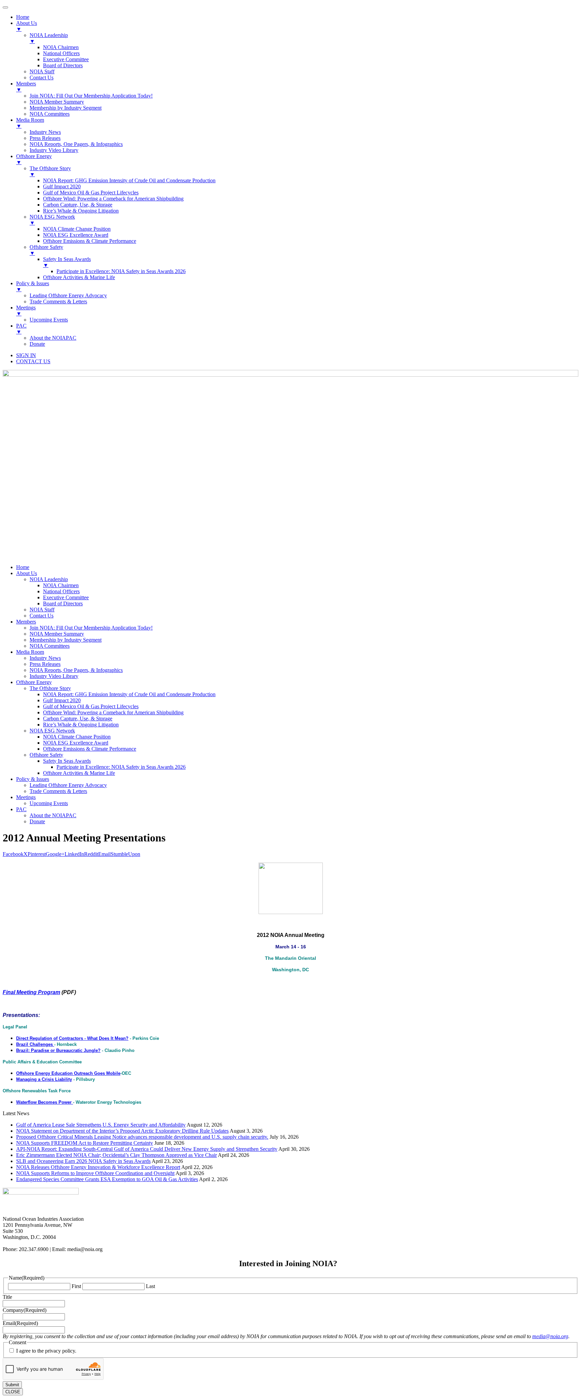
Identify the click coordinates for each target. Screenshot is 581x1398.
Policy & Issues (32, 779)
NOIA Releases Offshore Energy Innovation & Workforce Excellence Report (98, 1167)
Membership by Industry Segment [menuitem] (66, 108)
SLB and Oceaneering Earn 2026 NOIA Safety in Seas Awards (83, 1161)
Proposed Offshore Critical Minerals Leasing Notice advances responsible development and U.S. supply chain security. (142, 1137)
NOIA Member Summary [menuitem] (57, 102)
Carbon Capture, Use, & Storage (77, 718)
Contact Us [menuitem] (41, 77)
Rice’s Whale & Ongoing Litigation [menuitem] (81, 211)
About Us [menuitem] (26, 26)
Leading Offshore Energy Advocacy (68, 785)
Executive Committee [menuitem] (66, 59)
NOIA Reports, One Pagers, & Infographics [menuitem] (76, 144)
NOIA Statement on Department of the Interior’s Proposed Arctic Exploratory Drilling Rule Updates (122, 1131)
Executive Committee (66, 597)
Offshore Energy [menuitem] (34, 159)
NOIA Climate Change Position (77, 737)
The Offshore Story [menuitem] (50, 171)
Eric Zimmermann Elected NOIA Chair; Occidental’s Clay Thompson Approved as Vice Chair (116, 1155)
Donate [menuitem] (37, 344)
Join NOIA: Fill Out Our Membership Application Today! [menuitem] (91, 96)
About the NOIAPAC (53, 815)
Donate (37, 821)
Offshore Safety (46, 755)
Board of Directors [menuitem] (63, 65)
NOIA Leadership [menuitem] (49, 38)
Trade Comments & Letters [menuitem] (58, 301)
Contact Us (41, 615)
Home (22, 567)
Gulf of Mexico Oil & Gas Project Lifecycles (91, 706)
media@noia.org (550, 1336)
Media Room (30, 652)
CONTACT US (33, 361)
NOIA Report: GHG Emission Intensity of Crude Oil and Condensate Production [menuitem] (129, 180)
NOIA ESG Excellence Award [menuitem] (75, 235)
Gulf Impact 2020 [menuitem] (62, 186)
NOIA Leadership (49, 579)
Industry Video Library (54, 676)
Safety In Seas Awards (67, 761)
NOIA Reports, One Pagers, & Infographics (76, 670)
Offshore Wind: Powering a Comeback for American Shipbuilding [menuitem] (113, 198)
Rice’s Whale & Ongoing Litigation (81, 724)
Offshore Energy (34, 682)
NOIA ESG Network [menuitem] (52, 220)
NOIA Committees (50, 646)
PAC (21, 809)
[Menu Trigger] (5, 7)
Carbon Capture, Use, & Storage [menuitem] (77, 204)
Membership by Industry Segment (66, 640)
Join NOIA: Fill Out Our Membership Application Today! (91, 628)
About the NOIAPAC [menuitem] (53, 338)
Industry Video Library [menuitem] (54, 150)
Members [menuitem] (26, 86)
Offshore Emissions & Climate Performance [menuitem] (89, 241)
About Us (26, 573)
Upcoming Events (49, 803)
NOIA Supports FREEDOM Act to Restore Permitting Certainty (84, 1143)
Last (150, 1286)
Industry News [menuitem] (45, 132)
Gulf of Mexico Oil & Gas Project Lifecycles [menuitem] (91, 192)
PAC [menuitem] (21, 329)
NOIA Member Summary (57, 634)
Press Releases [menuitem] (45, 138)
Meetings (26, 797)
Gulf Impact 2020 (62, 700)
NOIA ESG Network (52, 730)
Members (26, 622)
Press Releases (45, 664)
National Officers (61, 591)
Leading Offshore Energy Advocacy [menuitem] (68, 295)
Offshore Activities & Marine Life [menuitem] (79, 277)
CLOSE (12, 1391)
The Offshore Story (50, 688)
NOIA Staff (42, 609)
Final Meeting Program (31, 992)
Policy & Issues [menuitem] (32, 286)
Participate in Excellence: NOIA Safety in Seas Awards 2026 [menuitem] (121, 271)
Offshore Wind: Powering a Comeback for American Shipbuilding (113, 712)
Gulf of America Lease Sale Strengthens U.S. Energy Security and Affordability (101, 1125)
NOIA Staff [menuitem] (42, 71)
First (76, 1286)
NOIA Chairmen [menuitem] (61, 47)
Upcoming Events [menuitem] (49, 320)
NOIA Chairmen (61, 585)
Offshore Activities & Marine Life (79, 773)
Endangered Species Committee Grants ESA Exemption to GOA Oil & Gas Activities (107, 1179)
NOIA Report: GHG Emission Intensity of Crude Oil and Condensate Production (129, 694)
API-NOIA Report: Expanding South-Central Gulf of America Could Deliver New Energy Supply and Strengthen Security (146, 1149)
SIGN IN (26, 355)
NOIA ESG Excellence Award (75, 743)
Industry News (45, 658)
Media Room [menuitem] (30, 123)
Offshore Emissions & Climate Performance (89, 749)
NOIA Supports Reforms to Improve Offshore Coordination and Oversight (95, 1173)
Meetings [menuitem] (26, 310)
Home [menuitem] (22, 17)
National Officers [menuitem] (61, 53)
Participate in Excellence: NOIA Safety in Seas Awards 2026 (121, 767)
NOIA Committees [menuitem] (50, 114)
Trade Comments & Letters (58, 791)
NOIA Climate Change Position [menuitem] (77, 229)
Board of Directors (63, 603)
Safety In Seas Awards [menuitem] (67, 262)
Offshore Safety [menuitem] (46, 250)
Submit (12, 1384)
